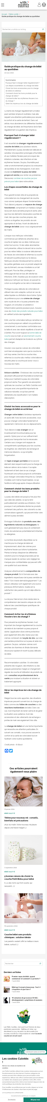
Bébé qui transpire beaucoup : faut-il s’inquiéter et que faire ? (26, 989)
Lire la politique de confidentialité (12, 1092)
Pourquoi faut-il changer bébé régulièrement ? (22, 83)
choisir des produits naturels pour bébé (27, 311)
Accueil (4, 14)
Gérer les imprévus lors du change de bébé (22, 103)
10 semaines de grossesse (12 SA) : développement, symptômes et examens (27, 1000)
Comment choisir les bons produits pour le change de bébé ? (21, 94)
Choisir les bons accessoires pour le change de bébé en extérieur (22, 89)
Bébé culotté (13, 14)
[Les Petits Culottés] (23, 1053)
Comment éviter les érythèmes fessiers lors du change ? (22, 99)
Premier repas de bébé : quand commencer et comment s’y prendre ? (26, 979)
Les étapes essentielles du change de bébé (22, 86)
